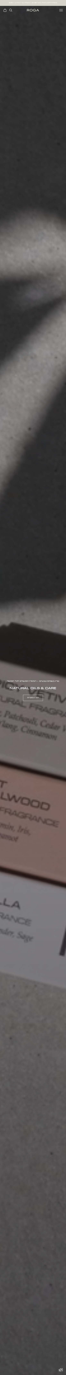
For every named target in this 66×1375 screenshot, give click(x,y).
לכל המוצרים (33, 698)
